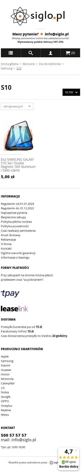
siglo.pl (55, 462)
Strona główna (9, 64)
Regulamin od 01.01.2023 (17, 204)
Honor (5, 374)
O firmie (6, 244)
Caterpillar (8, 383)
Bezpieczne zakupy (13, 217)
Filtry (69, 92)
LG (2, 388)
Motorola (7, 379)
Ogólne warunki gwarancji (18, 253)
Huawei (6, 370)
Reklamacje (8, 240)
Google (5, 397)
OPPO (5, 401)
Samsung (7, 68)
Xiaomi (5, 365)
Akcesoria (29, 64)
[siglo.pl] (40, 16)
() (72, 53)
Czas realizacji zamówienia (18, 231)
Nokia (5, 392)
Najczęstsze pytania (14, 213)
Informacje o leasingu (15, 257)
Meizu (5, 415)
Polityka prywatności (15, 226)
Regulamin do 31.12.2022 (17, 208)
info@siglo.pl (57, 33)
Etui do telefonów (50, 64)
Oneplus (6, 406)
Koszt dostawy (10, 235)
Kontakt (6, 248)
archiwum (7, 471)
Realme (6, 410)
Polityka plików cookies (16, 222)
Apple (5, 356)
